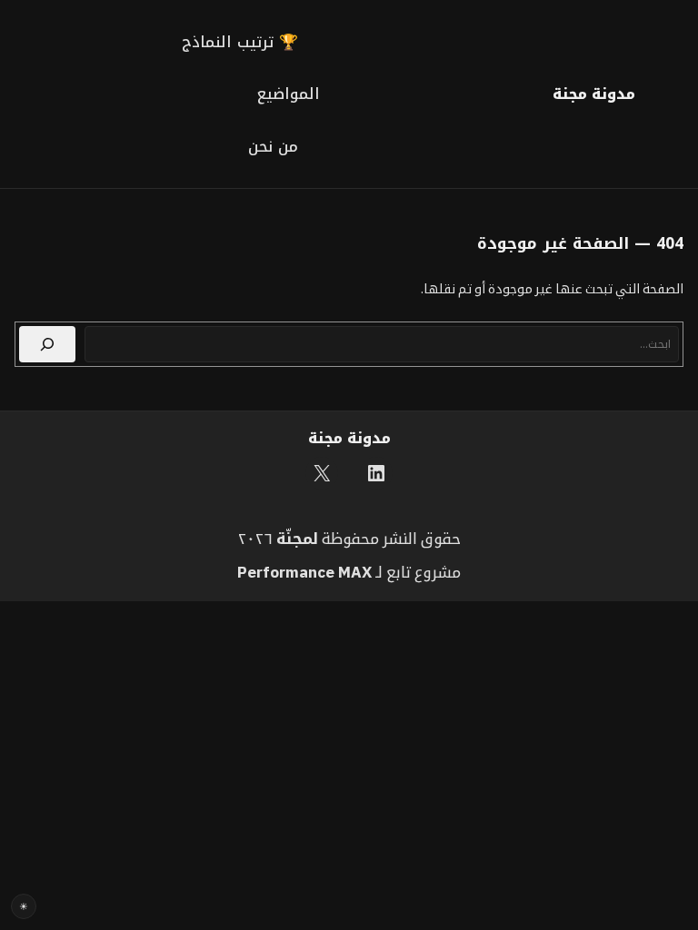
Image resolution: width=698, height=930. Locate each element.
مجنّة (294, 539)
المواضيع (288, 93)
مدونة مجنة (594, 94)
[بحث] (47, 344)
